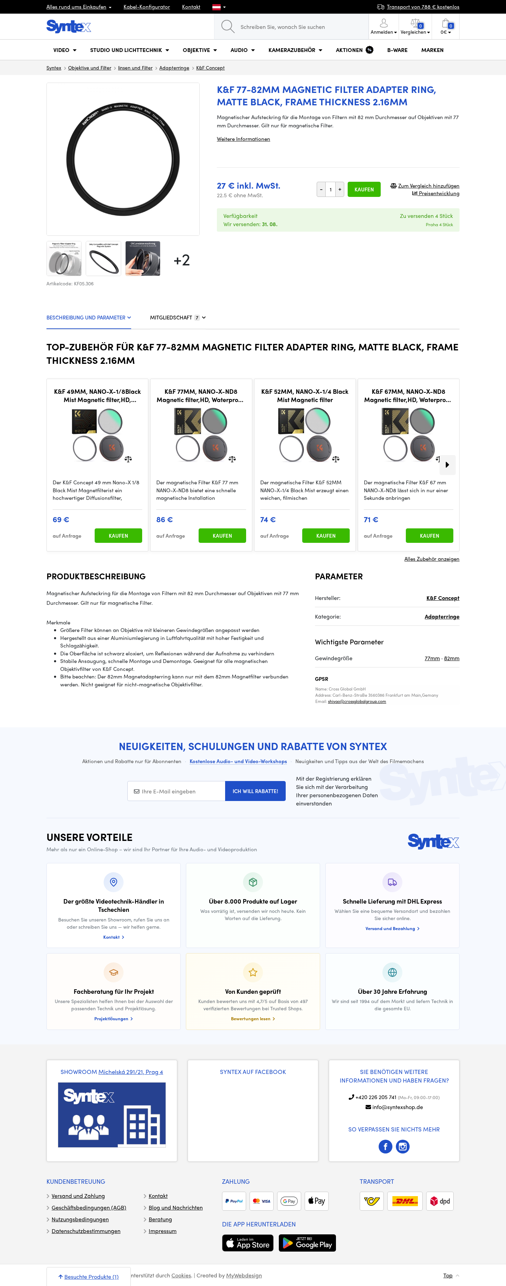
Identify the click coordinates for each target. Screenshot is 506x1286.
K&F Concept (210, 67)
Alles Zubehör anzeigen (432, 558)
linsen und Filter (135, 67)
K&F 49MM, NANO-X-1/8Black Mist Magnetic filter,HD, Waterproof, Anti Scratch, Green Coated (97, 395)
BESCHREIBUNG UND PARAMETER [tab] (85, 317)
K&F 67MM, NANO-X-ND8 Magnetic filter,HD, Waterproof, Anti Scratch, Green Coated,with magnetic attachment (408, 395)
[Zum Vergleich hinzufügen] (128, 459)
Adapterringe (174, 67)
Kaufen (364, 189)
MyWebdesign (244, 1275)
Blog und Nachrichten (176, 1207)
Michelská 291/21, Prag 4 (130, 1071)
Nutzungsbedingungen (80, 1219)
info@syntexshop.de (397, 1107)
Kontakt (191, 6)
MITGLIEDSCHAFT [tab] (174, 317)
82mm (452, 658)
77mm (432, 658)
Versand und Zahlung (78, 1196)
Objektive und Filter (89, 67)
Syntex (53, 67)
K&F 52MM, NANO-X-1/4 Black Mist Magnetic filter (304, 395)
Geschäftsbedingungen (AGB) (89, 1207)
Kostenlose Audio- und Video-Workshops (238, 761)
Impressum (163, 1231)
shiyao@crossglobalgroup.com (357, 701)
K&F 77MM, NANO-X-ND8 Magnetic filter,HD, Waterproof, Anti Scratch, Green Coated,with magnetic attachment (201, 395)
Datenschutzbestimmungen (86, 1231)
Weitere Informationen (243, 139)
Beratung (160, 1219)
